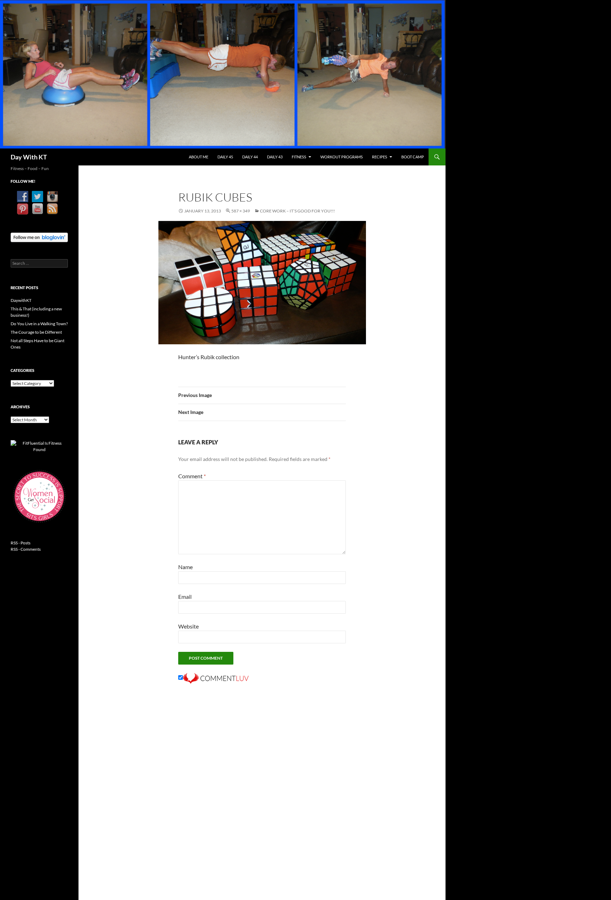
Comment (192, 476)
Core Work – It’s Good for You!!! (297, 211)
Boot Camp (412, 156)
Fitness (299, 156)
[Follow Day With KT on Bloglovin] (39, 236)
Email (185, 596)
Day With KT (29, 157)
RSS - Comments (26, 549)
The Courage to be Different (36, 332)
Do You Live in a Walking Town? (39, 323)
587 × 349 (240, 211)
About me (198, 156)
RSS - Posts (20, 542)
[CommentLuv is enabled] (216, 677)
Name (185, 566)
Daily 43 (275, 156)
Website (188, 626)
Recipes (379, 156)
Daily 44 (250, 156)
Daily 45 (225, 156)
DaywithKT (21, 300)
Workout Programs (341, 156)
